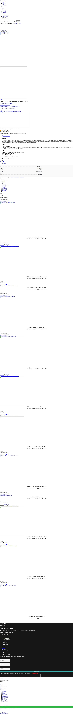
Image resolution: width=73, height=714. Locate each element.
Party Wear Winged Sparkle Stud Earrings (36, 237)
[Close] (0, 178)
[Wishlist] (1, 99)
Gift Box (3, 187)
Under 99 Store (4, 180)
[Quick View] (8, 201)
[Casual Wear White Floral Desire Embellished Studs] (36, 521)
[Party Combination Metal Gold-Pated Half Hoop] (36, 285)
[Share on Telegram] (3, 161)
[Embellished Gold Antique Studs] (36, 495)
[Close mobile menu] (0, 687)
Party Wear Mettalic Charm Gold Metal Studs (36, 367)
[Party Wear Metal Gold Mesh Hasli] (1, 108)
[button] (2, 201)
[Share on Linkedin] (2, 161)
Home (4, 8)
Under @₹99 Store (6, 19)
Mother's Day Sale (5, 185)
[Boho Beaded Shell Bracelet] (1, 103)
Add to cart (19, 133)
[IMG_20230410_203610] (13, 98)
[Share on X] (0, 161)
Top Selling (4, 186)
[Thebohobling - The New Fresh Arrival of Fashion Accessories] (3, 0)
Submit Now (36, 671)
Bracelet (4, 11)
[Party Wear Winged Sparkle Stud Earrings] (36, 219)
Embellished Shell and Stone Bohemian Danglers (36, 446)
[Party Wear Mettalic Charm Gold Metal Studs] (36, 351)
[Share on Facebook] (1, 161)
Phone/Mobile (2, 667)
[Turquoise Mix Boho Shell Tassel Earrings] (36, 311)
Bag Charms (5, 17)
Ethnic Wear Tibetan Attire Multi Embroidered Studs (36, 276)
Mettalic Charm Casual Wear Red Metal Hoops (36, 576)
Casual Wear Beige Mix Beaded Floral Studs (36, 616)
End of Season (4, 189)
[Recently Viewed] (3, 679)
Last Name (2, 662)
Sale (2, 195)
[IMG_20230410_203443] (4, 32)
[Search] (2, 6)
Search (17, 21)
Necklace (4, 12)
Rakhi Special (5, 16)
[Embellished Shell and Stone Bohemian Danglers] (36, 430)
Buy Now (23, 133)
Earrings (19, 23)
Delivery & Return (6, 136)
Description (4, 163)
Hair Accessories (6, 15)
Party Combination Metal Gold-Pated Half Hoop (36, 287)
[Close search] (1, 683)
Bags (4, 13)
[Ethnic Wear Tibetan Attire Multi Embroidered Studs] (36, 261)
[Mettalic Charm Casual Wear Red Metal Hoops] (36, 560)
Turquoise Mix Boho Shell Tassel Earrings (36, 327)
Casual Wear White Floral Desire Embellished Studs (36, 536)
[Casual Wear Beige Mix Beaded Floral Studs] (36, 600)
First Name (2, 658)
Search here (2, 21)
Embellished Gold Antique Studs (36, 497)
